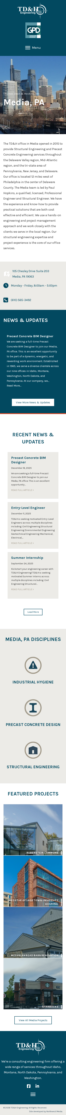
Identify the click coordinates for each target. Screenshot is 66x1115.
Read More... (14, 385)
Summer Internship (27, 558)
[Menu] (33, 1094)
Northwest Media (54, 1111)
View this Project (33, 829)
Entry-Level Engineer (28, 508)
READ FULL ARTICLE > (22, 490)
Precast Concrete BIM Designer (30, 336)
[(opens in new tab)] (33, 30)
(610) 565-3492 (21, 300)
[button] (33, 612)
